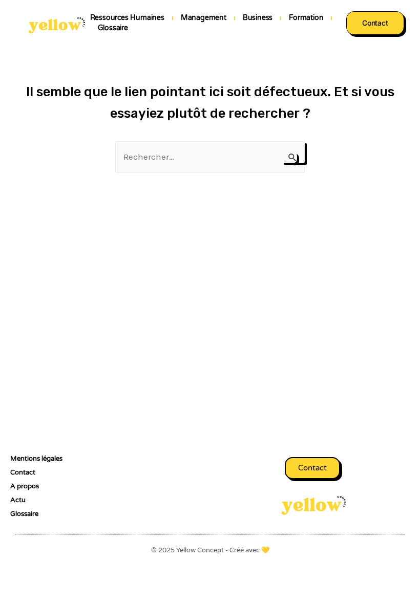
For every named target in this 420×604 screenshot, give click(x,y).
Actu (18, 500)
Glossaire (113, 28)
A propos (24, 486)
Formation (306, 17)
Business (257, 17)
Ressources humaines (127, 17)
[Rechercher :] (210, 157)
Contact (22, 472)
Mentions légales (36, 459)
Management (203, 17)
